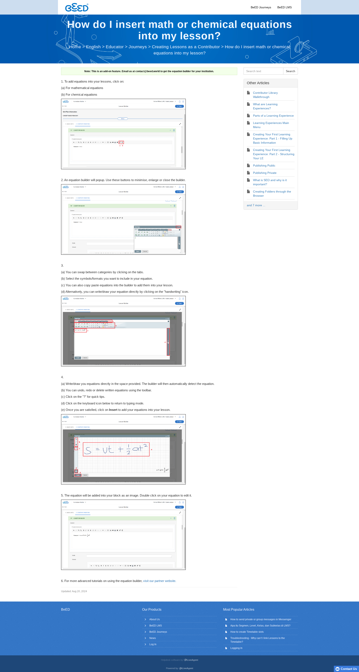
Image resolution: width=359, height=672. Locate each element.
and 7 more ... (256, 205)
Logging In (236, 648)
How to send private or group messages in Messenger (260, 619)
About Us (154, 619)
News (152, 638)
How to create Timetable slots (247, 631)
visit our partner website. (159, 581)
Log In (152, 644)
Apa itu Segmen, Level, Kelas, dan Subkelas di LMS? (260, 625)
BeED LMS (284, 7)
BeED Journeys (261, 7)
